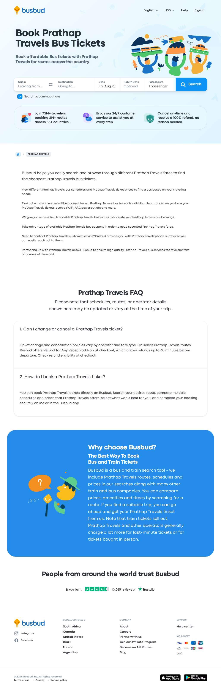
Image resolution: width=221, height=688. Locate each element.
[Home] (18, 154)
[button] (51, 84)
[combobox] (30, 84)
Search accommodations (42, 96)
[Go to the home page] (29, 10)
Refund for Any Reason (62, 350)
